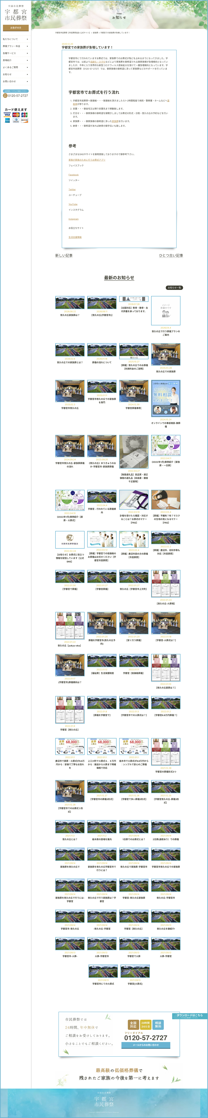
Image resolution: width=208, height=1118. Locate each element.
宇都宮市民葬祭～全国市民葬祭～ (104, 1099)
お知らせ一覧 (174, 287)
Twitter (72, 189)
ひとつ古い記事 (171, 255)
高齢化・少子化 (97, 62)
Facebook (74, 174)
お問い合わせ (9, 81)
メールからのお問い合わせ (146, 1045)
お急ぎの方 (15, 27)
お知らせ (7, 74)
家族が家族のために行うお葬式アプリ (87, 160)
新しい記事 (64, 255)
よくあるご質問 (10, 67)
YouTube (73, 204)
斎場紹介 (7, 60)
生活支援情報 (75, 237)
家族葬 (115, 121)
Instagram (74, 219)
